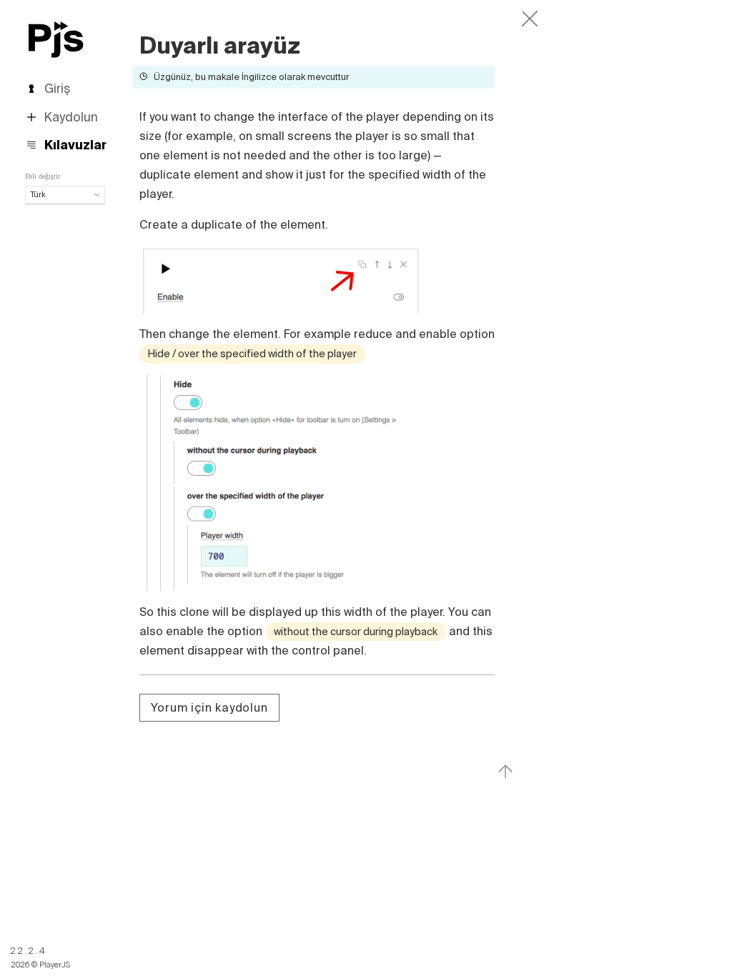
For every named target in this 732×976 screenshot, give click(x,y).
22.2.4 (29, 950)
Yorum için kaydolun (209, 707)
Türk (38, 194)
